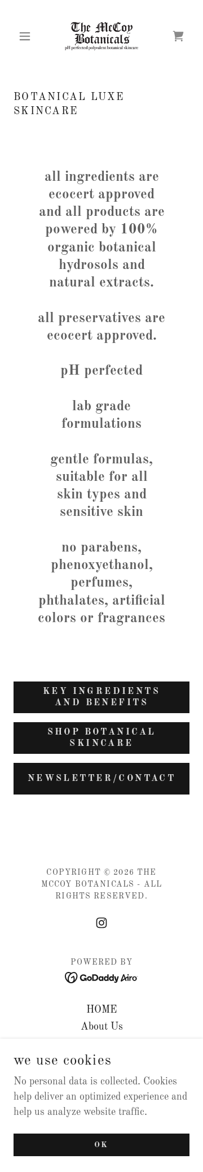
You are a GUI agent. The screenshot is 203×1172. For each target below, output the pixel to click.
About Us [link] (102, 1027)
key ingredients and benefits (101, 697)
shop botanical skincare (101, 738)
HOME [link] (101, 1010)
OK (101, 1145)
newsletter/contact (102, 778)
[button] (27, 36)
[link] (101, 36)
